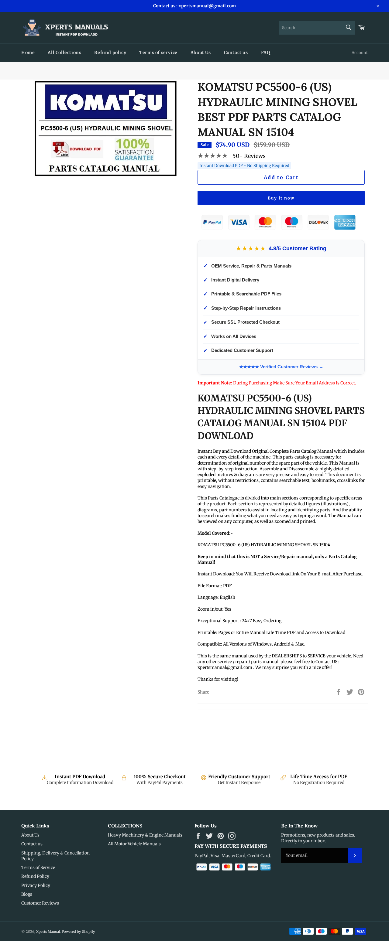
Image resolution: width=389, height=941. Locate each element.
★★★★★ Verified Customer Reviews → (281, 366)
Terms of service (158, 52)
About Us (201, 52)
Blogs (26, 894)
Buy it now (281, 198)
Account (360, 52)
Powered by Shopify (78, 931)
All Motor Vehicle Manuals (134, 844)
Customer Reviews (40, 903)
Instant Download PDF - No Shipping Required (244, 165)
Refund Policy (35, 876)
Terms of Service (38, 867)
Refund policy (110, 52)
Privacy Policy (35, 885)
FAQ (265, 52)
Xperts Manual (48, 931)
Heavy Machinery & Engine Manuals (145, 835)
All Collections (64, 52)
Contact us (236, 52)
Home (28, 52)
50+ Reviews (249, 155)
